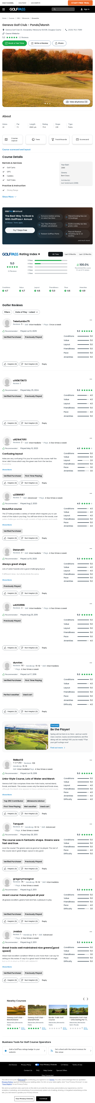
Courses (11, 18)
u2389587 (19, 494)
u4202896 (19, 605)
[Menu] (3, 9)
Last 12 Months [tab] (85, 254)
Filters (7, 312)
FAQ (37, 1070)
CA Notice (64, 1065)
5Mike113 (18, 759)
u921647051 (20, 439)
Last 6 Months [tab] (70, 254)
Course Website (12, 33)
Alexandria (35, 18)
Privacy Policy (26, 1065)
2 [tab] (47, 103)
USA (18, 18)
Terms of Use (77, 1065)
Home (4, 18)
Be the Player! (60, 729)
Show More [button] (8, 196)
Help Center (47, 1070)
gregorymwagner (23, 878)
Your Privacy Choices (48, 1065)
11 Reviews (23, 37)
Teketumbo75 (21, 321)
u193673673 (20, 380)
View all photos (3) (78, 102)
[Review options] (91, 320)
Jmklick (17, 931)
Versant (22, 1080)
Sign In (86, 9)
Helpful (12, 364)
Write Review (23, 1028)
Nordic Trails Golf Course (56, 1018)
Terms (51, 1080)
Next (87, 999)
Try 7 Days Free (20, 230)
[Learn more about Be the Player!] (26, 737)
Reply (44, 364)
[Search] (55, 9)
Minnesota (25, 18)
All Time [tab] (55, 254)
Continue (43, 1099)
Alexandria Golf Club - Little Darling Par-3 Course (78, 1019)
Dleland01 (18, 549)
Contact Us (28, 1070)
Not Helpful (31, 364)
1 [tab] (45, 103)
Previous (84, 999)
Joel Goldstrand (67, 183)
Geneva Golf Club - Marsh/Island (15, 1018)
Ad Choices (13, 1065)
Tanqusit (18, 823)
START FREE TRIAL (80, 2)
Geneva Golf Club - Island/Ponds (36, 1018)
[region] (47, 1089)
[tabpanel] (47, 78)
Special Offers (61, 1070)
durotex (17, 662)
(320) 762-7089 (75, 30)
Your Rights (7, 1084)
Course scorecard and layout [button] (16, 149)
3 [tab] (49, 103)
